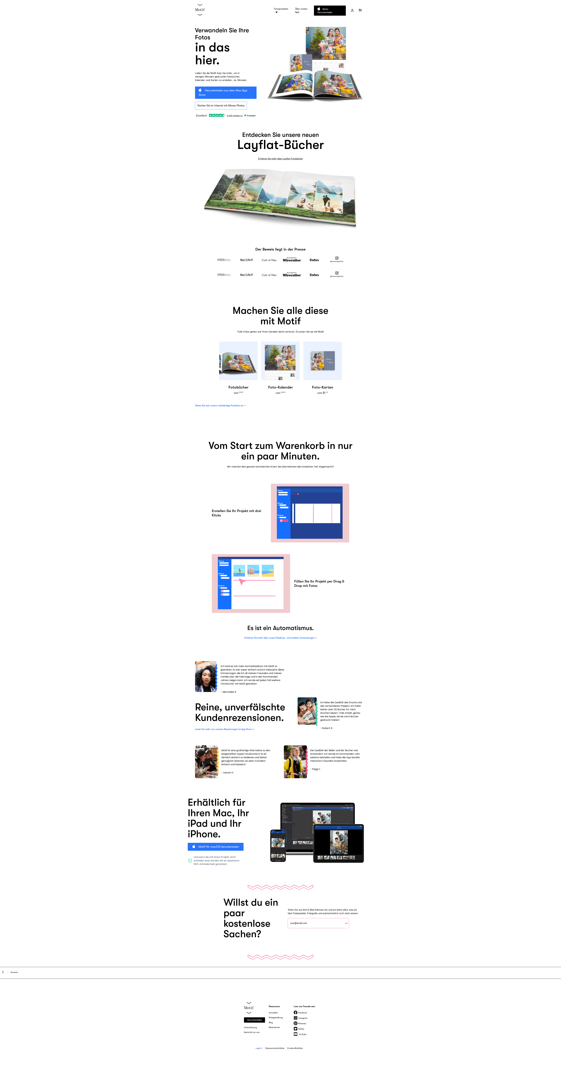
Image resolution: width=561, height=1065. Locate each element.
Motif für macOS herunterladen (218, 846)
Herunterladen (254, 1020)
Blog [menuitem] (271, 1022)
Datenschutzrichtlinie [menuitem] (274, 1048)
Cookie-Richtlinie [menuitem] (295, 1048)
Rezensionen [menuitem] (274, 1027)
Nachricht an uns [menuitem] (251, 1032)
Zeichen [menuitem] (352, 10)
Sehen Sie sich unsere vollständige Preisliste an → (220, 405)
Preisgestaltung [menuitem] (276, 1017)
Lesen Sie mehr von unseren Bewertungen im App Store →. (225, 729)
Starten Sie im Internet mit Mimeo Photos (221, 105)
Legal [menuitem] (258, 1048)
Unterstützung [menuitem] (250, 1027)
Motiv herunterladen (324, 11)
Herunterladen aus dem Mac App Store (223, 92)
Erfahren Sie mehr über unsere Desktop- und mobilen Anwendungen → (280, 638)
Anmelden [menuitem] (273, 1013)
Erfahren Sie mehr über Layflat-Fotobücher (280, 158)
